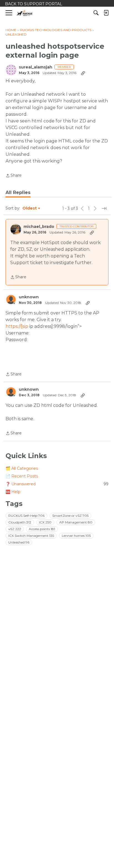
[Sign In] (106, 13)
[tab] (18, 192)
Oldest (29, 208)
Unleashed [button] (18, 542)
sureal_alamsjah (35, 67)
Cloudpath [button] (19, 522)
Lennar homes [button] (76, 535)
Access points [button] (42, 529)
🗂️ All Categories (22, 468)
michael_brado (39, 226)
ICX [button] (45, 522)
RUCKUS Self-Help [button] (26, 515)
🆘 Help (13, 491)
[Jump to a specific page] (104, 208)
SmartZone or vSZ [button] (70, 515)
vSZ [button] (14, 529)
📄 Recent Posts (22, 476)
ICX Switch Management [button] (31, 535)
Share (14, 176)
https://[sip (17, 326)
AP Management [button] (75, 522)
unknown (29, 297)
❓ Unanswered (57, 483)
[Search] (96, 13)
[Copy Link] (83, 72)
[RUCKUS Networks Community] (24, 13)
